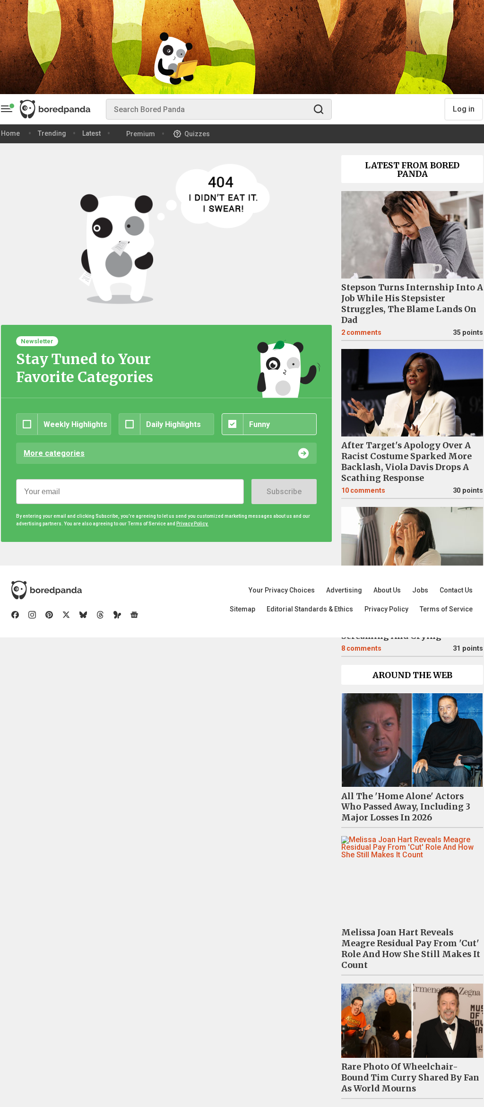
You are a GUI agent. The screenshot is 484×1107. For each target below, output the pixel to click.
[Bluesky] (83, 615)
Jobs (420, 590)
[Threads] (100, 615)
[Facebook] (15, 615)
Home (10, 133)
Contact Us (456, 590)
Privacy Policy (386, 609)
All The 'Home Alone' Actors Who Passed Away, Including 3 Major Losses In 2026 (405, 807)
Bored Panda (46, 590)
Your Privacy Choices (282, 590)
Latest (91, 133)
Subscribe (284, 491)
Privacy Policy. (192, 523)
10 (363, 491)
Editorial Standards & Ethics (310, 609)
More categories (54, 453)
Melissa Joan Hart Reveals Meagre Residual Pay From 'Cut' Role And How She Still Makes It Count (410, 948)
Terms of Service (446, 609)
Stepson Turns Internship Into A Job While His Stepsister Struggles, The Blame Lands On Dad (412, 303)
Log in (464, 109)
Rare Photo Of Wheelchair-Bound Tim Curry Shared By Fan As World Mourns (410, 1078)
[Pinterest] (49, 615)
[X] (66, 615)
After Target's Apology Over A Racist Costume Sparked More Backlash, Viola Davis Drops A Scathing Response (406, 461)
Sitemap (242, 609)
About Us (387, 590)
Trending (52, 133)
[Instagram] (32, 615)
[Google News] (134, 615)
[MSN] (117, 615)
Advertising (344, 590)
